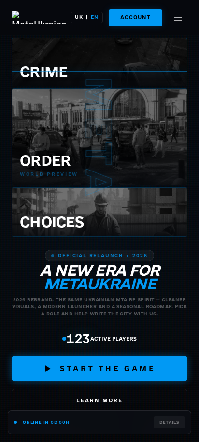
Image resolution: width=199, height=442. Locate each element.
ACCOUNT (135, 17)
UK (79, 17)
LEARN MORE (99, 400)
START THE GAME (108, 368)
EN (95, 17)
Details (169, 422)
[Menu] (177, 17)
